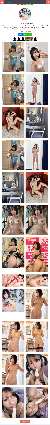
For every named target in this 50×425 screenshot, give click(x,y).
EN (43, 2)
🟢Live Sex (20, 4)
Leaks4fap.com (8, 2)
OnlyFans (21, 31)
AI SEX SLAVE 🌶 (28, 4)
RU (45, 2)
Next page (25, 421)
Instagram (28, 31)
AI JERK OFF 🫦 (27, 34)
